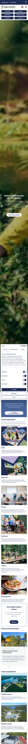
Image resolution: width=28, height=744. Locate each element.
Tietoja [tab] (23, 349)
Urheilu (20, 11)
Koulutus (7, 11)
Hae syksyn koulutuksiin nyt (14, 209)
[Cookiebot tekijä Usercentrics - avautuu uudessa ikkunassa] (21, 346)
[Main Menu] (26, 7)
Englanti (22, 7)
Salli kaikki (14, 389)
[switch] (25, 376)
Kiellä (14, 397)
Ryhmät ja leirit (20, 14)
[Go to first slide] (26, 206)
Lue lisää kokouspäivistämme (14, 413)
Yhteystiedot (13, 2)
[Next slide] (26, 645)
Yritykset (7, 18)
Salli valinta (14, 393)
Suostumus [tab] (5, 349)
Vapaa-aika (7, 14)
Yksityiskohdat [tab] (14, 349)
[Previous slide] (2, 206)
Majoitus (20, 18)
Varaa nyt (14, 622)
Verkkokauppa (4, 2)
